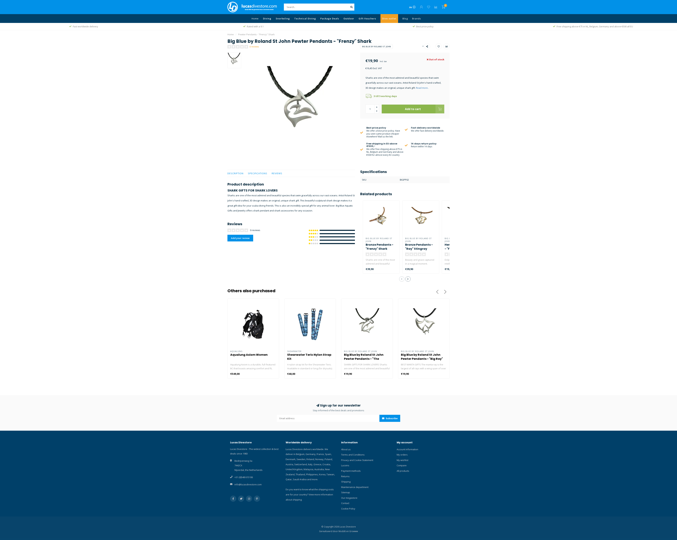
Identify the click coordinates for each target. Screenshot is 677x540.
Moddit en (343, 531)
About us (346, 449)
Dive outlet (389, 18)
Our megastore (349, 497)
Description (235, 173)
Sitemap (345, 492)
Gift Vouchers (367, 18)
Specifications (257, 173)
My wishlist (402, 460)
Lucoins (345, 465)
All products (403, 470)
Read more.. (422, 87)
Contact (345, 503)
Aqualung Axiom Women (249, 355)
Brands (416, 18)
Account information (407, 449)
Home (255, 18)
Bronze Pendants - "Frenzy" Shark (379, 247)
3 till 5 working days (385, 96)
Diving (267, 18)
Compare (402, 465)
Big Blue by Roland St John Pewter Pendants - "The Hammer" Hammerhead (363, 359)
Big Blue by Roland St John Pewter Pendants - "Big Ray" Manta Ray (422, 359)
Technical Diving (305, 18)
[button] (401, 279)
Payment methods (351, 470)
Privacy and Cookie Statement (357, 460)
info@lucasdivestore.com (248, 484)
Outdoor (348, 18)
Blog (405, 18)
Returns (345, 476)
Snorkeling (283, 18)
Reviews (277, 173)
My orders (402, 454)
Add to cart (413, 109)
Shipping (345, 481)
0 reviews (254, 46)
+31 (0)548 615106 (243, 477)
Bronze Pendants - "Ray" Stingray (419, 247)
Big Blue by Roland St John (376, 46)
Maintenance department (354, 487)
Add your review (240, 238)
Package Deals (329, 18)
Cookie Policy (348, 508)
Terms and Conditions (353, 454)
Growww (353, 531)
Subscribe (391, 418)
